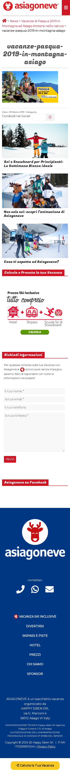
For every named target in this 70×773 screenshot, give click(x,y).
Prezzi (35, 654)
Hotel (35, 645)
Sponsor (35, 674)
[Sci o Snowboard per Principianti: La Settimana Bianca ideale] (35, 126)
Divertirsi (35, 626)
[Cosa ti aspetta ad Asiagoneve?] (35, 226)
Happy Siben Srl (43, 742)
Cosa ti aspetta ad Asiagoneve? (31, 261)
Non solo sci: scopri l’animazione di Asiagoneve (34, 214)
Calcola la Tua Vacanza (36, 765)
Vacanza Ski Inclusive (37, 616)
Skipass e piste (35, 635)
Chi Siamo (35, 664)
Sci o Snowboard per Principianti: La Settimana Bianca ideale (33, 163)
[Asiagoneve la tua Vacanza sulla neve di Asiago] (22, 369)
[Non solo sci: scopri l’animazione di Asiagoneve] (35, 176)
